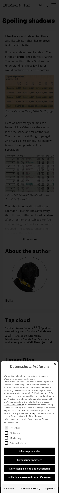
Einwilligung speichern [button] (29, 460)
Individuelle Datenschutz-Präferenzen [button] (29, 477)
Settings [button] (33, 413)
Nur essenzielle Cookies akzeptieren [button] (29, 468)
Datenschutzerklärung (14, 404)
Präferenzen (9, 488)
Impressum (50, 488)
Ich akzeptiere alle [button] (29, 451)
